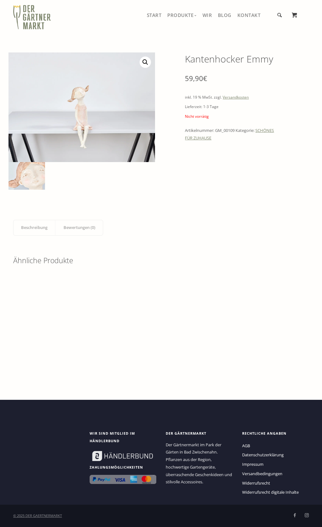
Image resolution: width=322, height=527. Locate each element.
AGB (246, 445)
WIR (207, 15)
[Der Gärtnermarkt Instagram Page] (306, 515)
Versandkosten (236, 97)
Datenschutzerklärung (263, 455)
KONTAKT (249, 15)
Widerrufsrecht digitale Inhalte (270, 492)
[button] (145, 62)
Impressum (253, 464)
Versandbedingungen (262, 473)
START (154, 15)
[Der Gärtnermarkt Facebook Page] (294, 515)
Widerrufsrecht (256, 483)
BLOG (224, 15)
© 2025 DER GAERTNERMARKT (37, 515)
